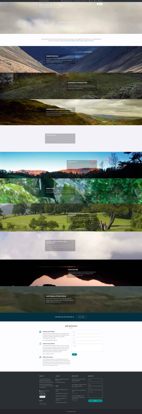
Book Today (81, 317)
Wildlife (73, 40)
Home (73, 3)
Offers (81, 3)
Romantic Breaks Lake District (61, 402)
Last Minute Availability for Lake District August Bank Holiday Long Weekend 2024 (78, 397)
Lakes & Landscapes (79, 40)
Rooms (77, 3)
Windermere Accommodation (61, 395)
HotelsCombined (42, 394)
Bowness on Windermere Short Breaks (62, 390)
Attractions (91, 40)
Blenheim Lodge (42, 393)
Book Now (100, 3)
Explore (85, 3)
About (90, 3)
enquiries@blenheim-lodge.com (51, 340)
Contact (94, 3)
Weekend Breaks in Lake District (62, 393)
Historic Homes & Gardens (66, 40)
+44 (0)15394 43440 (50, 353)
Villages (86, 40)
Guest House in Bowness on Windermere (61, 399)
